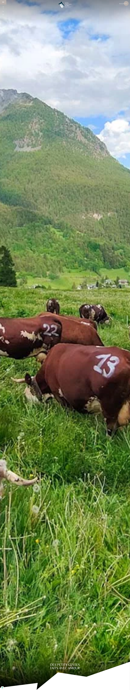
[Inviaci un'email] (3, 14)
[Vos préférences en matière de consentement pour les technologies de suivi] (2, 687)
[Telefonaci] (3, 11)
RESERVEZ (123, 3)
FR (3, 7)
